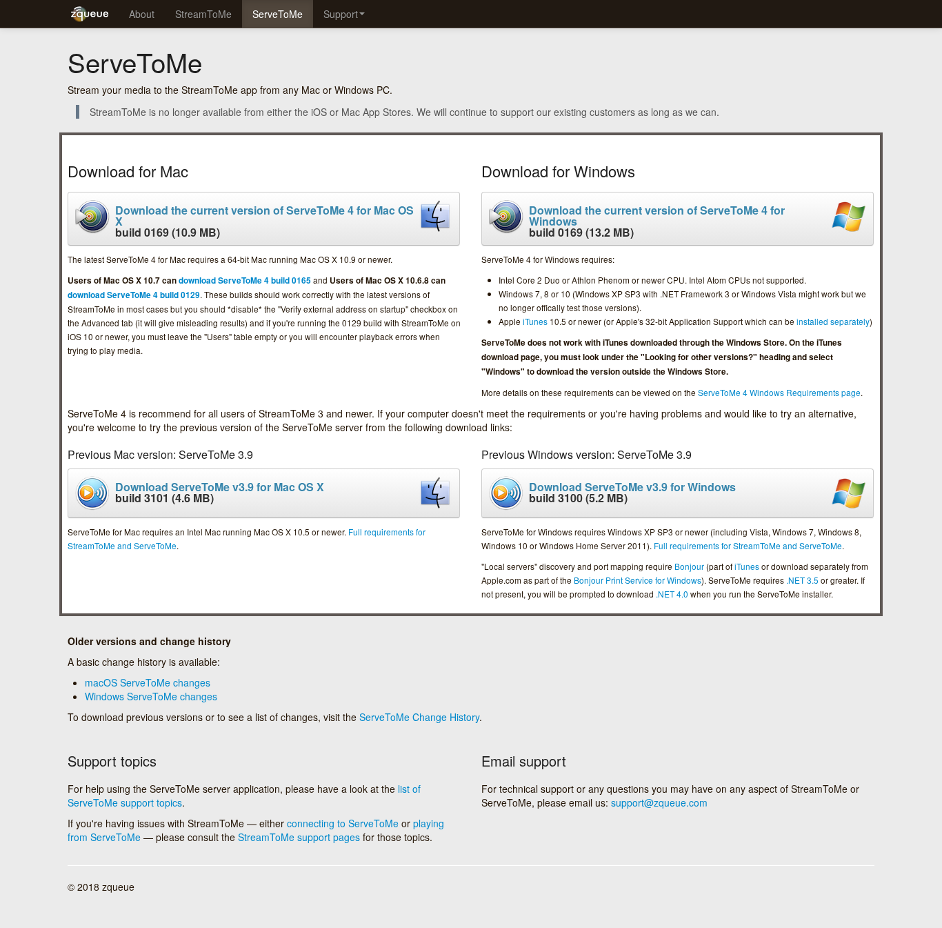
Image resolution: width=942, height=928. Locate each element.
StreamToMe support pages (299, 837)
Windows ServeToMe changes (151, 696)
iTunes (535, 321)
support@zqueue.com (659, 802)
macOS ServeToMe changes (147, 682)
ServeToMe (277, 14)
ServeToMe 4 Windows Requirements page (779, 392)
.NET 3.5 (802, 580)
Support (340, 14)
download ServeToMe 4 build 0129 (134, 295)
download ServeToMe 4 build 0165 (245, 280)
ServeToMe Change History (419, 717)
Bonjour (689, 566)
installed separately (833, 321)
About (141, 14)
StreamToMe (203, 14)
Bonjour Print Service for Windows (637, 580)
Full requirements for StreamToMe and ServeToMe (748, 545)
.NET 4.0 (672, 594)
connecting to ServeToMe (343, 823)
